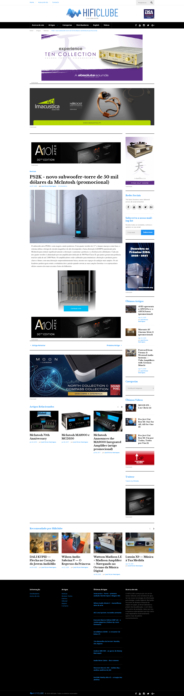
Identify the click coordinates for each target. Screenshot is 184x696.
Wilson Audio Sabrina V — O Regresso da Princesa (76, 560)
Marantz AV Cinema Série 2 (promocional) (146, 332)
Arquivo (64, 603)
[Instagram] (139, 207)
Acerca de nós (43, 2)
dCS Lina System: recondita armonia (107, 613)
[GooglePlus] (151, 207)
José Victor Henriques (49, 186)
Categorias (67, 25)
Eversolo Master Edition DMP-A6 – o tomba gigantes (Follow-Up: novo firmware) (107, 622)
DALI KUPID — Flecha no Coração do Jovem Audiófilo (43, 560)
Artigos (52, 25)
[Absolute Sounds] (92, 57)
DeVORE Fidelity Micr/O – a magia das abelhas (108, 678)
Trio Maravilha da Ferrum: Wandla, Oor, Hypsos (107, 642)
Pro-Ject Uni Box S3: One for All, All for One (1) (146, 423)
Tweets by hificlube (132, 481)
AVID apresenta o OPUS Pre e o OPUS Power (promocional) (146, 310)
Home (32, 2)
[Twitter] (145, 207)
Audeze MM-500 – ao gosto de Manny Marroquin (108, 652)
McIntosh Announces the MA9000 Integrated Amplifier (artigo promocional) (107, 442)
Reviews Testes (67, 596)
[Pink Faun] (76, 376)
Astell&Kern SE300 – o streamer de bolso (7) (107, 633)
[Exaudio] (140, 267)
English (96, 25)
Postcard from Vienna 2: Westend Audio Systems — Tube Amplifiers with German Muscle (146, 357)
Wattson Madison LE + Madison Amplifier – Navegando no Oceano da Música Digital (108, 563)
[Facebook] (128, 207)
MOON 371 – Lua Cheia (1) (144, 406)
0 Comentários (62, 186)
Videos (106, 25)
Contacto (55, 2)
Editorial (64, 601)
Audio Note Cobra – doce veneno (106, 660)
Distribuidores (82, 25)
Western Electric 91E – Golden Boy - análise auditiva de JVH (107, 669)
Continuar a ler (76, 308)
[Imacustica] (92, 106)
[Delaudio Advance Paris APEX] (76, 152)
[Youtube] (134, 207)
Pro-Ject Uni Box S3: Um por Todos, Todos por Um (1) (146, 439)
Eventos (64, 598)
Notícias (46, 31)
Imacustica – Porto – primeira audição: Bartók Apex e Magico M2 (107, 594)
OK (151, 2)
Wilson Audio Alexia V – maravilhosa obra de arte (107, 604)
